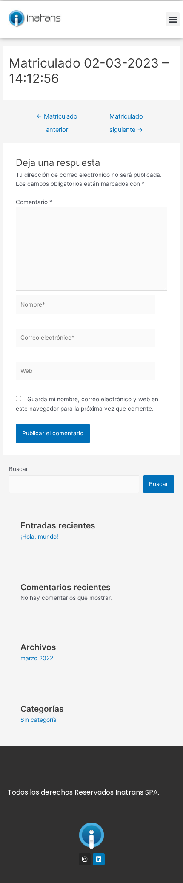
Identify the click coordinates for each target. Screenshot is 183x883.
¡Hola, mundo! (39, 536)
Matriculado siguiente (126, 119)
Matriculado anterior (56, 119)
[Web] (86, 372)
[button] (173, 19)
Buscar (18, 469)
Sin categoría (38, 719)
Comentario (34, 202)
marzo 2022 (36, 658)
